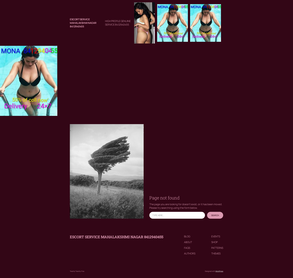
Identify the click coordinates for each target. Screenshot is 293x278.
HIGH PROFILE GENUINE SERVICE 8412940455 (118, 22)
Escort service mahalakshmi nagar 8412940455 (83, 23)
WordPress (219, 271)
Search (215, 215)
